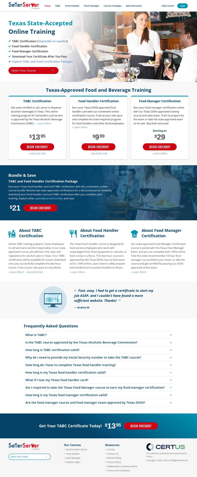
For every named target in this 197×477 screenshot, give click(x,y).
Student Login (73, 462)
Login (182, 5)
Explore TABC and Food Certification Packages (42, 61)
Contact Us (112, 453)
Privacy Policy (114, 462)
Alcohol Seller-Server (76, 449)
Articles (111, 449)
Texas (47, 5)
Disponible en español (52, 41)
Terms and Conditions (118, 470)
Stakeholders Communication (122, 466)
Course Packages (112, 5)
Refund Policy (114, 457)
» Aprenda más (37, 153)
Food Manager (91, 5)
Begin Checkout (37, 147)
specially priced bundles (49, 198)
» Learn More (43, 123)
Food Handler (73, 453)
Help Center (168, 5)
